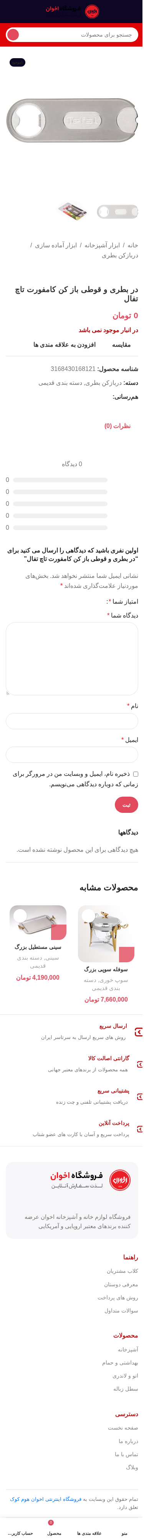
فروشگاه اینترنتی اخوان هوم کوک (45, 1499)
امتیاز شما (123, 602)
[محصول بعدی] (115, 272)
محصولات (125, 1335)
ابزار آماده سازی (56, 245)
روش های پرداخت (118, 1297)
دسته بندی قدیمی (60, 382)
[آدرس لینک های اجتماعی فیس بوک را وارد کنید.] (108, 396)
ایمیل (129, 740)
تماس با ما (126, 1454)
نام (132, 706)
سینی (52, 957)
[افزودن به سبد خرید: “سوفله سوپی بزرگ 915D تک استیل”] (126, 954)
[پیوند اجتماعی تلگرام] (71, 396)
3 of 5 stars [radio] (85, 601)
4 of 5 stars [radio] (79, 601)
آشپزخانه (128, 1349)
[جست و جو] (13, 34)
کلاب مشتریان (122, 1271)
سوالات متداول (121, 1310)
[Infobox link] (72, 1031)
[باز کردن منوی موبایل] (135, 11)
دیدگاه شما (122, 615)
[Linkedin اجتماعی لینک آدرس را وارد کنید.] (80, 396)
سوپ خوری (113, 980)
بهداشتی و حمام (120, 1362)
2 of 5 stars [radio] (91, 601)
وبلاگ (132, 1467)
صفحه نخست (123, 1428)
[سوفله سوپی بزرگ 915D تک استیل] (106, 933)
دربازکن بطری (120, 255)
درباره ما (128, 1441)
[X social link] (98, 396)
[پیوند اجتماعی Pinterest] (89, 396)
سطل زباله (125, 1389)
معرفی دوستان (121, 1284)
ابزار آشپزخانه (102, 245)
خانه (132, 245)
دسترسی (126, 1414)
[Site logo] (72, 11)
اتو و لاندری (125, 1376)
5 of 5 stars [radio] (73, 601)
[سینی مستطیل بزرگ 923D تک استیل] (38, 922)
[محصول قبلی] (133, 272)
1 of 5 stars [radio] (97, 601)
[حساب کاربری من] (9, 11)
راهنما (130, 1257)
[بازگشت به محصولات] (124, 272)
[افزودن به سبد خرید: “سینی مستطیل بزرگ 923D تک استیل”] (58, 932)
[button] (130, 121)
